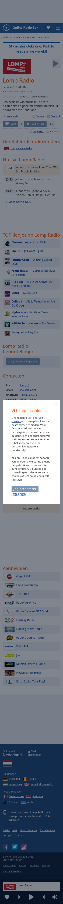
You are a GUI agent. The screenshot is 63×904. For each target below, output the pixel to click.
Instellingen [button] (19, 493)
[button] (56, 404)
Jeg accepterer (25, 489)
